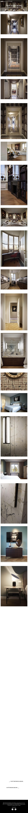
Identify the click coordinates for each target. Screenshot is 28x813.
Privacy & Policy (14, 805)
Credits (19, 805)
